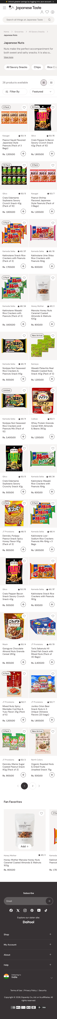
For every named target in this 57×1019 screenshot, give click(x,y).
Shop (6, 934)
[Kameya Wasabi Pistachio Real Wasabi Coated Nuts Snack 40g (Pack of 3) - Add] (51, 378)
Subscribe (49, 901)
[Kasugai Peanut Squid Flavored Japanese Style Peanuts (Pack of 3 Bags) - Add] (23, 153)
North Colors (37, 760)
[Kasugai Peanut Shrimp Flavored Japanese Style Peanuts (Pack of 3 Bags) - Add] (51, 211)
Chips (37, 67)
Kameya (34, 364)
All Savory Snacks (16, 67)
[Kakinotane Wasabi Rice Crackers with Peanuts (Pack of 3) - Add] (23, 324)
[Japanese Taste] (25, 7)
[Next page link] (39, 785)
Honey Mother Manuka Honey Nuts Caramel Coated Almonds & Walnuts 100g (22, 863)
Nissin (5, 644)
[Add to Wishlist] (24, 107)
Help (6, 965)
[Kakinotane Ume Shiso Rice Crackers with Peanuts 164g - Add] (51, 266)
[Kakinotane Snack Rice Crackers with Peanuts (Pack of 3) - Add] (23, 266)
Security (43, 990)
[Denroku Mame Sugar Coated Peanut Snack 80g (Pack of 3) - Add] (23, 774)
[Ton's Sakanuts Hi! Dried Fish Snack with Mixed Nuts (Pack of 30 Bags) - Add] (51, 662)
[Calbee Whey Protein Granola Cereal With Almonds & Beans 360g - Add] (51, 436)
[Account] (42, 12)
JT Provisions (8, 531)
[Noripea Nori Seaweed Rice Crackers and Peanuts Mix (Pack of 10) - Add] (23, 436)
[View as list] (51, 82)
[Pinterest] (32, 910)
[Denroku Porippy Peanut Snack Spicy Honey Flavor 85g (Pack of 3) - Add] (23, 549)
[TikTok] (46, 910)
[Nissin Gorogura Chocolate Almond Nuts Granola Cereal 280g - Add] (23, 662)
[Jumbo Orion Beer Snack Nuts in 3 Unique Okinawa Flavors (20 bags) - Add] (51, 719)
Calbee (34, 419)
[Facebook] (11, 910)
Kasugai (6, 135)
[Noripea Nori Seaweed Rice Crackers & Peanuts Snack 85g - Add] (23, 378)
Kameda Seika (9, 251)
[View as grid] (44, 82)
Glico (33, 135)
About (7, 954)
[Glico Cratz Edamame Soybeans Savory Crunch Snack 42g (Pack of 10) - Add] (23, 211)
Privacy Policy (30, 990)
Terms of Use (16, 990)
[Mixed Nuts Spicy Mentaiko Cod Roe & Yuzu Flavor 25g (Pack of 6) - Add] (23, 719)
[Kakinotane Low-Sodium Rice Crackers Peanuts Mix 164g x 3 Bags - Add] (51, 549)
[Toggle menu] (4, 8)
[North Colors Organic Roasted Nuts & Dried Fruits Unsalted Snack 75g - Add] (51, 774)
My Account (10, 944)
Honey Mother (37, 306)
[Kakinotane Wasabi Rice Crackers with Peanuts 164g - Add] (51, 491)
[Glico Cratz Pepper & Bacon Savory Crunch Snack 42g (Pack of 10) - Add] (51, 153)
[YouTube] (39, 910)
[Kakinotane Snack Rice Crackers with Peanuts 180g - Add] (51, 604)
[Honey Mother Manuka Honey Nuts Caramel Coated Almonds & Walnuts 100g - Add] (51, 324)
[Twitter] (18, 910)
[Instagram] (25, 910)
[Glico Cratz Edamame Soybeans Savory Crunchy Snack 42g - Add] (23, 491)
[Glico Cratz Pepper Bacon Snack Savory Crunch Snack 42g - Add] (23, 604)
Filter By (14, 91)
